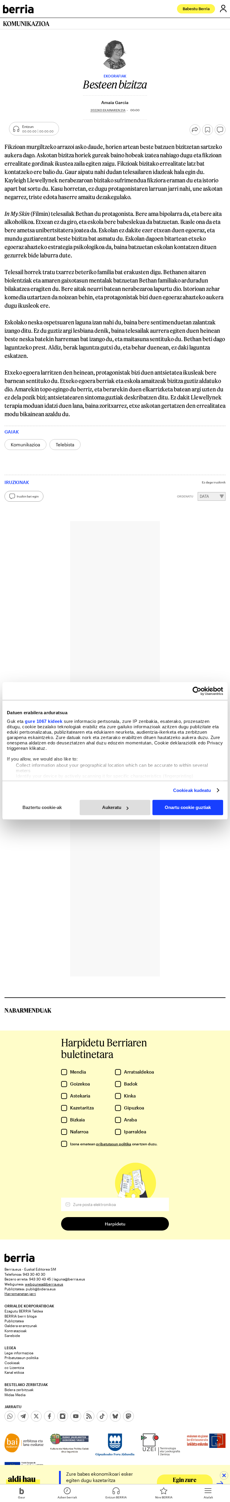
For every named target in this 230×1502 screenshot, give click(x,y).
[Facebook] (49, 1416)
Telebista (65, 444)
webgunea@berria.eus (44, 1284)
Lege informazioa (18, 1353)
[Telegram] (23, 1416)
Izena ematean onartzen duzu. (113, 1144)
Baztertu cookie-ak (42, 807)
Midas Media (14, 1395)
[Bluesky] (115, 1416)
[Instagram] (63, 1416)
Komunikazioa (25, 444)
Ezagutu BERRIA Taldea (23, 1311)
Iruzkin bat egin (28, 496)
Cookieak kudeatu (192, 790)
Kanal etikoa (14, 1372)
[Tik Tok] (102, 1416)
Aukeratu (111, 807)
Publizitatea (14, 1321)
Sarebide (12, 1335)
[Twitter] (36, 1416)
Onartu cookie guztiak (188, 807)
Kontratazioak (15, 1331)
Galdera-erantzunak (20, 1326)
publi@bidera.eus (41, 1289)
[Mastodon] (128, 1416)
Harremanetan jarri (20, 1294)
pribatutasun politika (113, 1144)
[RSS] (89, 1416)
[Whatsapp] (10, 1416)
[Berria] (19, 1260)
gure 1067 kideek (43, 721)
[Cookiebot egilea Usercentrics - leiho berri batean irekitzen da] (197, 690)
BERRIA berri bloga (20, 1316)
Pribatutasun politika (21, 1358)
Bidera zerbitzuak (19, 1389)
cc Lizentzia (14, 1367)
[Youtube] (76, 1416)
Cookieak (12, 1363)
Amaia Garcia (114, 102)
